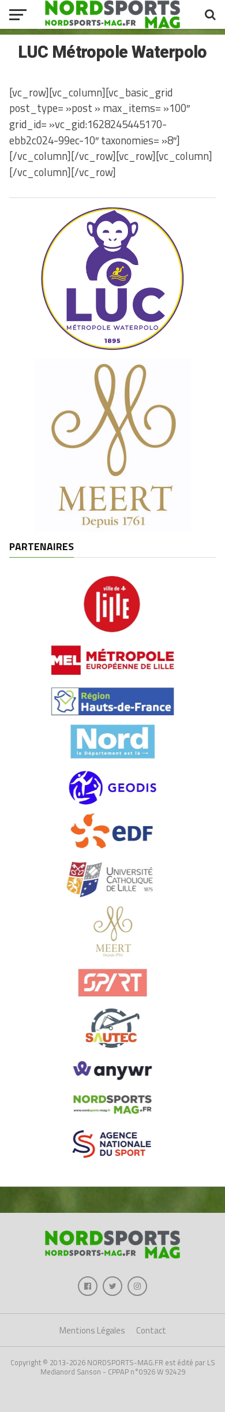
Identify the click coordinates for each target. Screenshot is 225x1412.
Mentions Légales (92, 1330)
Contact (151, 1330)
